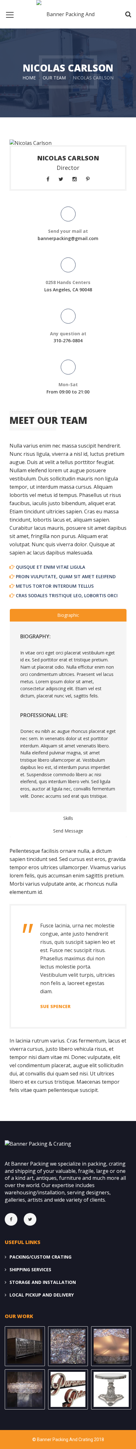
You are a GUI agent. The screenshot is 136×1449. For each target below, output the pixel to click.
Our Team (54, 78)
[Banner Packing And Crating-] (68, 12)
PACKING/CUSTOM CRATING (40, 1257)
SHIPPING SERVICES (30, 1269)
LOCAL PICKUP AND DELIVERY (41, 1295)
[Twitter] (33, 1219)
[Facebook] (14, 1219)
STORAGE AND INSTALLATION (42, 1282)
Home (29, 78)
